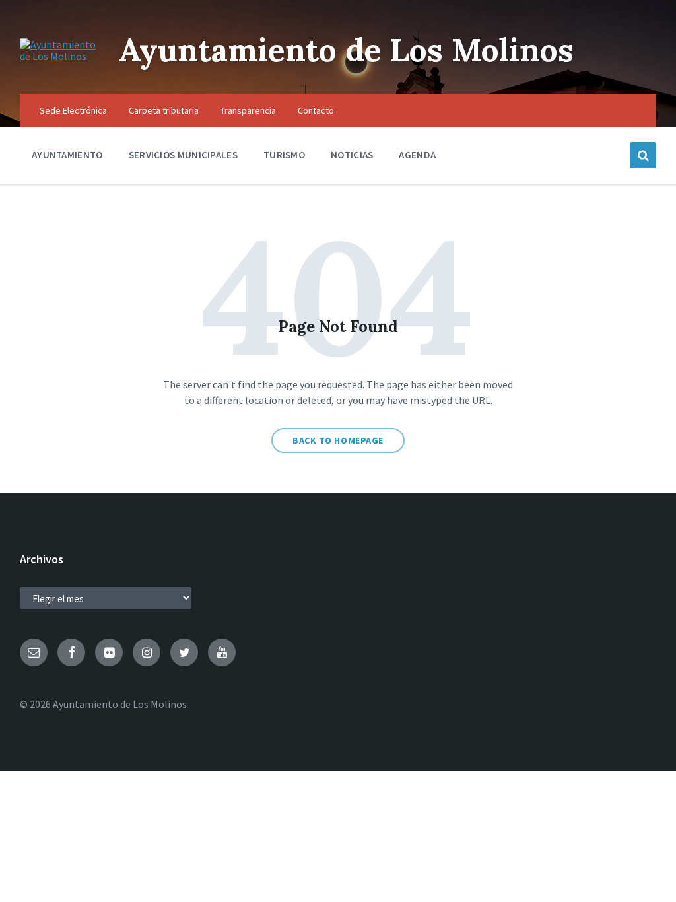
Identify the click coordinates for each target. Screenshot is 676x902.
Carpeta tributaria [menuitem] (164, 110)
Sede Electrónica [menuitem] (73, 110)
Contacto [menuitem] (316, 110)
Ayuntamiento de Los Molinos (346, 50)
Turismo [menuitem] (284, 155)
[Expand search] (643, 155)
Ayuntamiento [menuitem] (67, 155)
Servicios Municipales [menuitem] (183, 155)
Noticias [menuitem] (352, 155)
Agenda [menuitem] (417, 155)
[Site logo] (59, 56)
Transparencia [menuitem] (248, 110)
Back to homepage (338, 440)
